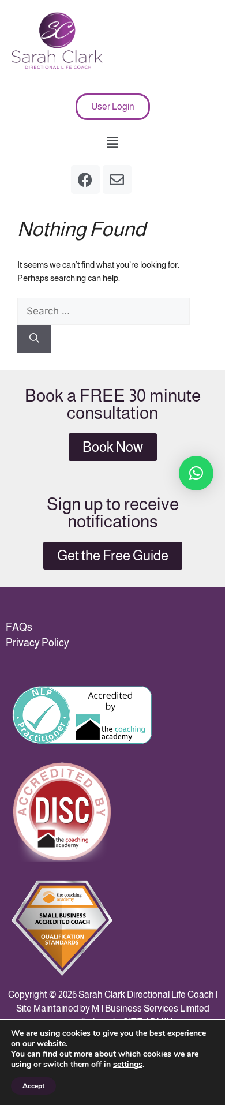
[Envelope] (117, 179)
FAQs (19, 627)
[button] (112, 142)
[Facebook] (85, 179)
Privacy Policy (37, 643)
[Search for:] (103, 311)
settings (127, 1064)
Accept (33, 1086)
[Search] (34, 339)
